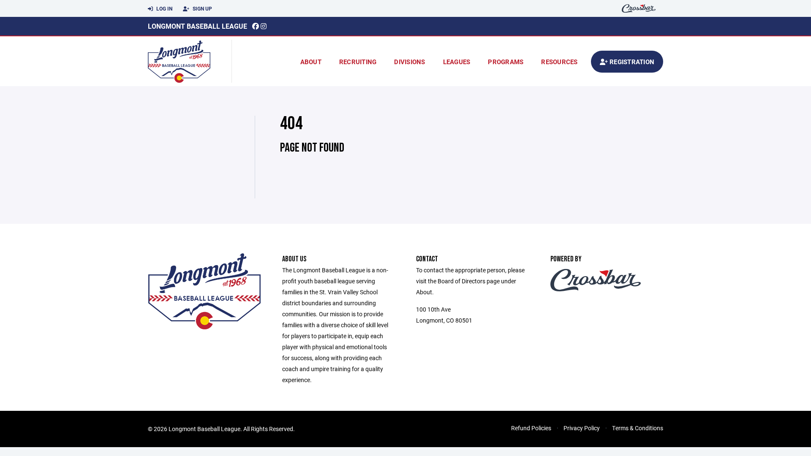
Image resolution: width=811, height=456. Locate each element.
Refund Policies (531, 428)
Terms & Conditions (637, 428)
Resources (559, 61)
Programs (505, 61)
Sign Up (201, 8)
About (310, 61)
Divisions (409, 61)
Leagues (457, 61)
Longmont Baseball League (197, 26)
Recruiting (358, 61)
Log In (163, 8)
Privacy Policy (581, 428)
